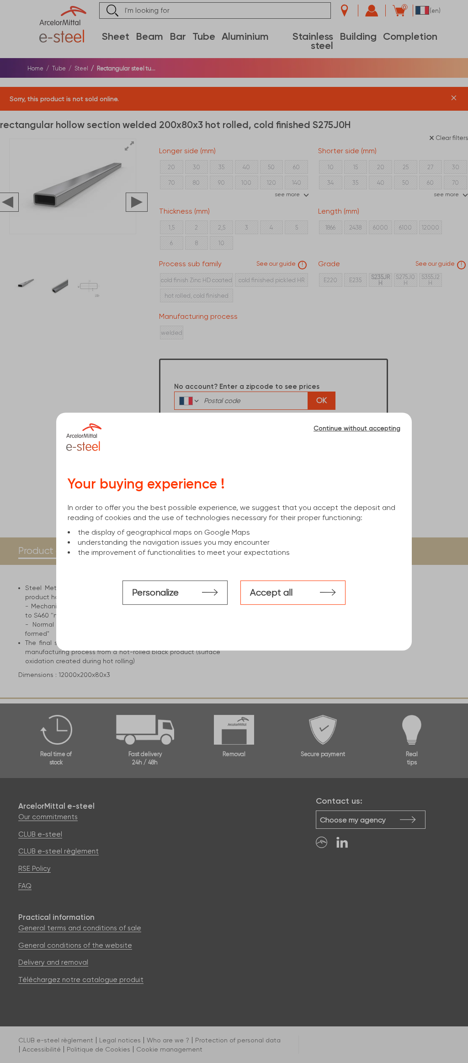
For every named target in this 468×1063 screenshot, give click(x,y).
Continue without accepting (357, 428)
